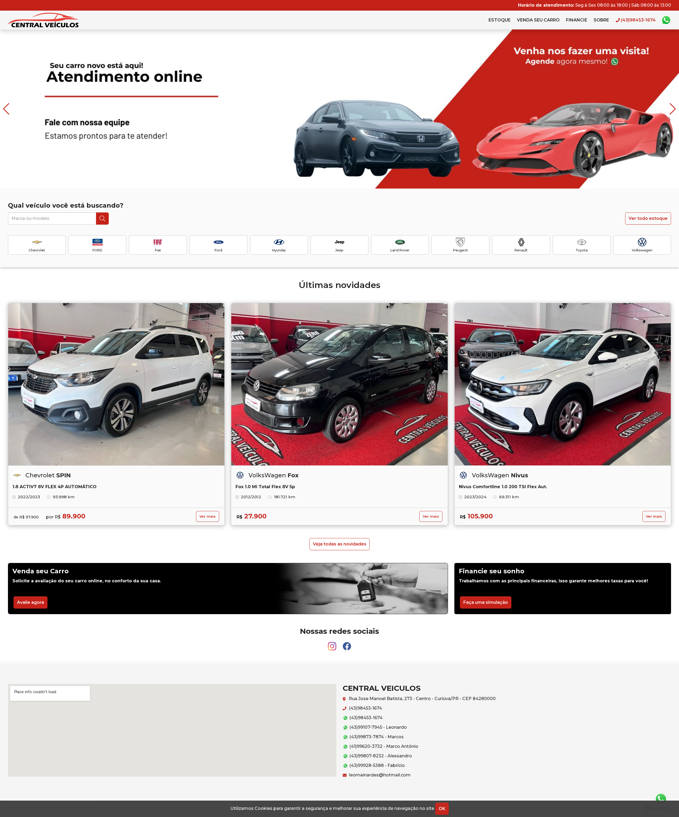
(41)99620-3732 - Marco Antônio (383, 746)
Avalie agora (30, 602)
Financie (576, 20)
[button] (672, 109)
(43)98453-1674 (365, 708)
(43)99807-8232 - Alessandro (380, 755)
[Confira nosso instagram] (332, 643)
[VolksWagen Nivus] (563, 384)
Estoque (500, 20)
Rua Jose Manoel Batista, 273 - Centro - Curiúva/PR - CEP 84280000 (422, 698)
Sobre (601, 20)
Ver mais (207, 516)
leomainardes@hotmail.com (379, 774)
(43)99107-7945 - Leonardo (377, 727)
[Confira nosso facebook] (347, 643)
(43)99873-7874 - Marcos (376, 736)
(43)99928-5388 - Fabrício (376, 765)
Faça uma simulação (485, 602)
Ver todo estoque (648, 218)
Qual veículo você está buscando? (65, 205)
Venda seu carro (538, 20)
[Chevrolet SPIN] (116, 384)
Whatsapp (666, 20)
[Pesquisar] (102, 218)
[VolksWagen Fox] (339, 384)
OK (442, 808)
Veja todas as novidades (339, 544)
